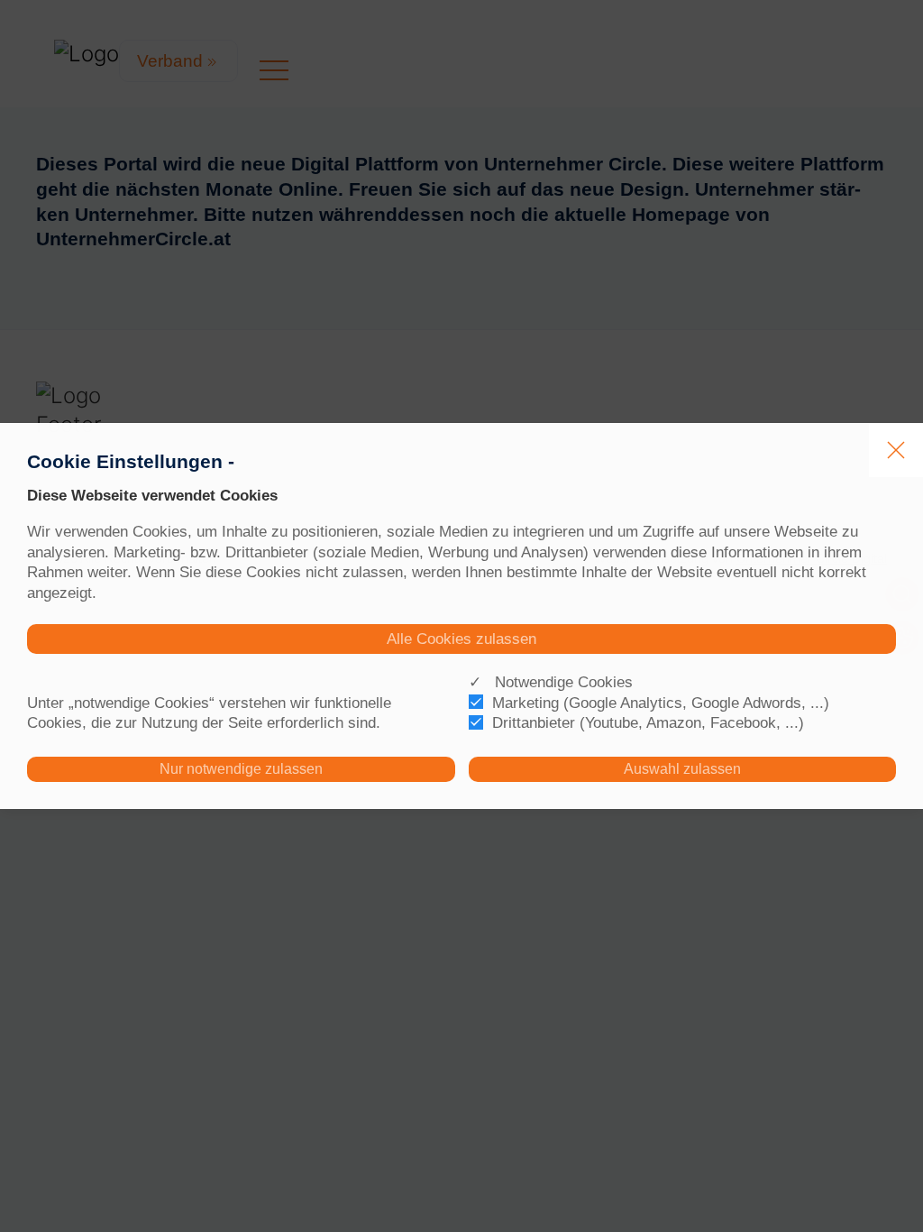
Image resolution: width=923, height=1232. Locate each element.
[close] (896, 450)
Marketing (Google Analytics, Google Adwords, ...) (660, 703)
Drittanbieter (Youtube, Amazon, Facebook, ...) (648, 722)
